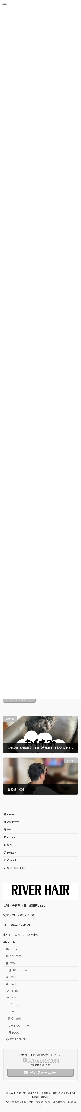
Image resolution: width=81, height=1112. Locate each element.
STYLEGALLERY (16, 867)
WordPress (22, 1102)
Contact (11, 860)
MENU (11, 837)
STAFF (10, 844)
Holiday (11, 852)
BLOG (15, 1032)
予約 (9, 829)
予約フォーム (19, 970)
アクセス (13, 1004)
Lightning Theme (42, 1102)
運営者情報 (14, 1018)
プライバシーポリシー (20, 1025)
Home (10, 814)
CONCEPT (13, 822)
